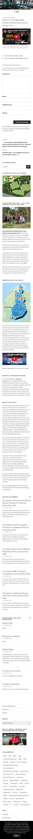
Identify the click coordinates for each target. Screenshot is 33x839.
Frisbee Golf (13, 783)
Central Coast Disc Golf (9, 759)
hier (27, 487)
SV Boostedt (17, 801)
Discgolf (12, 762)
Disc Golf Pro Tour (8, 774)
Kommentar (6, 74)
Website (4, 113)
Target (24, 801)
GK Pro (27, 783)
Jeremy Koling (13, 786)
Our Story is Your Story (11, 671)
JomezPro (22, 786)
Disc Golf (5, 762)
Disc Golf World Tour (9, 777)
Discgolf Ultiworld (10, 497)
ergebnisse (24, 780)
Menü (17, 11)
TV (11, 804)
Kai (14, 17)
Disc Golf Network (8, 768)
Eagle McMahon (14, 780)
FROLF (21, 783)
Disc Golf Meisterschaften (10, 765)
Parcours (15, 792)
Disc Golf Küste (19, 4)
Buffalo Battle (8, 649)
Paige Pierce (6, 792)
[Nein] (31, 830)
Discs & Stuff (9, 55)
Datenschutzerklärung (8, 706)
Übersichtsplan (25, 804)
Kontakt (4, 712)
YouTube (16, 804)
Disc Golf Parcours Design (10, 771)
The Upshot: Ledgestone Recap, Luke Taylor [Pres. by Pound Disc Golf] (15, 595)
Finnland (5, 783)
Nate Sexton (19, 789)
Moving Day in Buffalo (11, 636)
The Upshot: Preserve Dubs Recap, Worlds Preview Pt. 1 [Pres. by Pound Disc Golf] (16, 503)
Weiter (16, 835)
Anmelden (5, 814)
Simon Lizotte (23, 58)
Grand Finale (7, 623)
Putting (5, 798)
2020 (4, 756)
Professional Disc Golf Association (11, 618)
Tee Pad (5, 804)
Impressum (5, 709)
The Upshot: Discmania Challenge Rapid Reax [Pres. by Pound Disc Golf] (16, 551)
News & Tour (18, 55)
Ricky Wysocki (20, 798)
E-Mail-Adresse (7, 105)
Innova (5, 786)
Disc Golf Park (24, 771)
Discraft (5, 780)
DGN (20, 759)
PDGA (5, 795)
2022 (14, 756)
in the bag (11, 58)
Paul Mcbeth (23, 792)
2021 (6, 58)
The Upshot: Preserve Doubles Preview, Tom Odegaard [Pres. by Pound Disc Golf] (15, 527)
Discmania (20, 777)
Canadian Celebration (11, 684)
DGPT (25, 759)
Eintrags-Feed (6, 818)
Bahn (19, 756)
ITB (17, 58)
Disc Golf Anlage (22, 762)
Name (4, 96)
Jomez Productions (8, 789)
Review (12, 798)
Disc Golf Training (21, 774)
